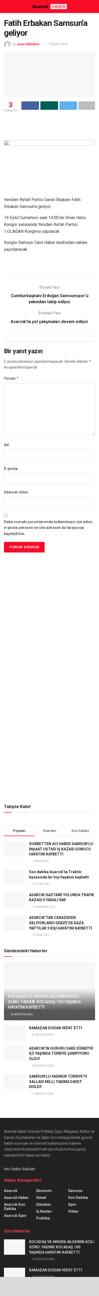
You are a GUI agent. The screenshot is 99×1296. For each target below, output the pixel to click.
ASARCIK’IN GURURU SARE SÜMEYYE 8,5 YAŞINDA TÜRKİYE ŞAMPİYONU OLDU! (61, 1053)
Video (73, 1211)
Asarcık (10, 1191)
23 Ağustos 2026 (21, 1014)
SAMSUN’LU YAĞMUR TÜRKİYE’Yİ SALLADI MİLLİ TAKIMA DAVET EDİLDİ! (58, 1081)
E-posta (11, 468)
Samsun (75, 1191)
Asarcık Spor (15, 1215)
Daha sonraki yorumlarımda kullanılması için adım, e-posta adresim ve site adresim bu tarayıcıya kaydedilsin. (48, 528)
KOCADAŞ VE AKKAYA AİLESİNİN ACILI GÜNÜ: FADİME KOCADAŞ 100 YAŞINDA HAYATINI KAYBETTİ (44, 1002)
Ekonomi (44, 1191)
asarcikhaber (28, 44)
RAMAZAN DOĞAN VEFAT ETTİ (55, 1028)
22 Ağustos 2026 (42, 1034)
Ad (6, 445)
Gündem (43, 1204)
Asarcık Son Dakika (14, 1206)
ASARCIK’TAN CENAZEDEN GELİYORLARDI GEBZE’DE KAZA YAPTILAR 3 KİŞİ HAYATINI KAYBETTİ (60, 923)
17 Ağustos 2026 (42, 1093)
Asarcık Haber (16, 1197)
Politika (43, 1218)
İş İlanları (44, 1211)
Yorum (11, 378)
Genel (41, 1197)
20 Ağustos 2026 (42, 1065)
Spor (72, 1204)
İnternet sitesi (16, 492)
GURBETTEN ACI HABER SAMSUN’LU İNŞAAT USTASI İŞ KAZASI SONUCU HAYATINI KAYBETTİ (61, 849)
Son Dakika (78, 1197)
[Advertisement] (49, 591)
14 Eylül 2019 (58, 44)
